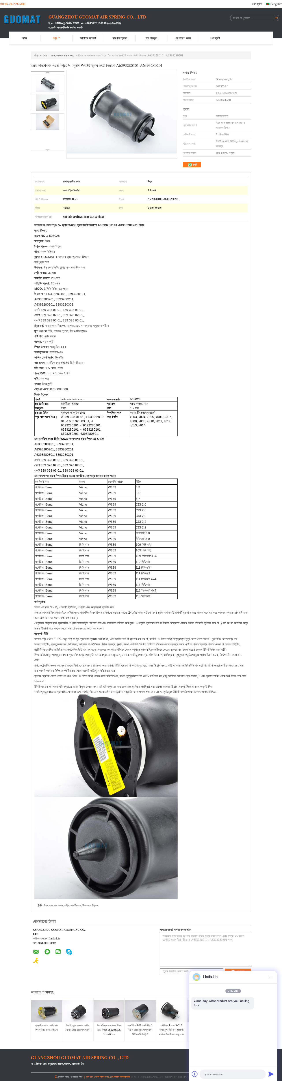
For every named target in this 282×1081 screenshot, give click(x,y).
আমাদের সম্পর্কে (88, 38)
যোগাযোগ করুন (183, 38)
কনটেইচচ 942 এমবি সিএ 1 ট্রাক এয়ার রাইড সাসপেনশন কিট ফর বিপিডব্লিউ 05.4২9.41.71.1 (140, 1032)
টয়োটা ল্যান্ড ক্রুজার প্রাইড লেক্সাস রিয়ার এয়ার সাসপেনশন (77, 1027)
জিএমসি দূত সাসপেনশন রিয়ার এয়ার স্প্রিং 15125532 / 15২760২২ (109, 1030)
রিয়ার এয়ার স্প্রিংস (90, 905)
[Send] (271, 1074)
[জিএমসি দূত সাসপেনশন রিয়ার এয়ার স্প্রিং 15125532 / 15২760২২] (109, 1011)
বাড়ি (24, 38)
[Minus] (271, 977)
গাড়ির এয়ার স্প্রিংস (72, 905)
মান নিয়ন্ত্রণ (151, 38)
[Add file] (195, 1074)
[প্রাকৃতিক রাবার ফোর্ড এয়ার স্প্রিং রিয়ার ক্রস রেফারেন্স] (46, 1011)
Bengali (275, 4)
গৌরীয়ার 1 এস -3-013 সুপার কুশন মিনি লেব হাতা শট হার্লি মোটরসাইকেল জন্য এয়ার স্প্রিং (171, 1032)
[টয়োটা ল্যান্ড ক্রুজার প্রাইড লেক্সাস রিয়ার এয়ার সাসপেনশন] (77, 1011)
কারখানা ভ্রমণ (120, 38)
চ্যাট (194, 164)
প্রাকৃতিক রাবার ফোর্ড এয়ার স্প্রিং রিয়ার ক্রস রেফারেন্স (46, 1027)
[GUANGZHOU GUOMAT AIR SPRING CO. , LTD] (24, 19)
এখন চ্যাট (257, 4)
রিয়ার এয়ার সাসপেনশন (53, 905)
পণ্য (55, 38)
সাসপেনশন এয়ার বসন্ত (62, 55)
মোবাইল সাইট (63, 1077)
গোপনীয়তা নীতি (76, 1077)
